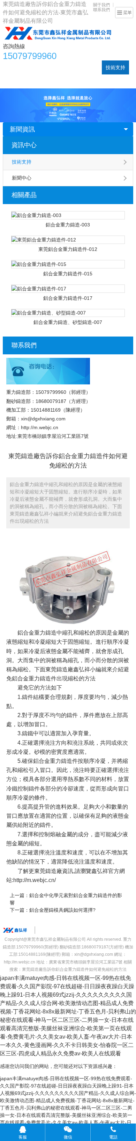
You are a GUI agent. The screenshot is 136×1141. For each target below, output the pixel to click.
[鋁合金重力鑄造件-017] (68, 288)
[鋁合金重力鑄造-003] (68, 215)
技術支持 (115, 67)
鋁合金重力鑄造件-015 (67, 273)
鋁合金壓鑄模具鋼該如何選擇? (62, 910)
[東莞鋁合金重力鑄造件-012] (68, 240)
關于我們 (101, 4)
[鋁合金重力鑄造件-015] (68, 264)
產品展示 (61, 67)
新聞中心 (16, 81)
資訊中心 (24, 145)
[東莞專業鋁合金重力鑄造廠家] (57, 33)
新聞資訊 (22, 129)
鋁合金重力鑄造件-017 (67, 298)
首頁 (11, 67)
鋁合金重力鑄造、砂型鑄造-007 (67, 322)
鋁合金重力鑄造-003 (68, 225)
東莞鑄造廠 (59, 669)
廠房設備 (88, 67)
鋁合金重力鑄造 (36, 633)
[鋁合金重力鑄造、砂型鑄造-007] (68, 313)
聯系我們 (101, 9)
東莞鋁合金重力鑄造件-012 (67, 249)
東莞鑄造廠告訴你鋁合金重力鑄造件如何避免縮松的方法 (74, 969)
